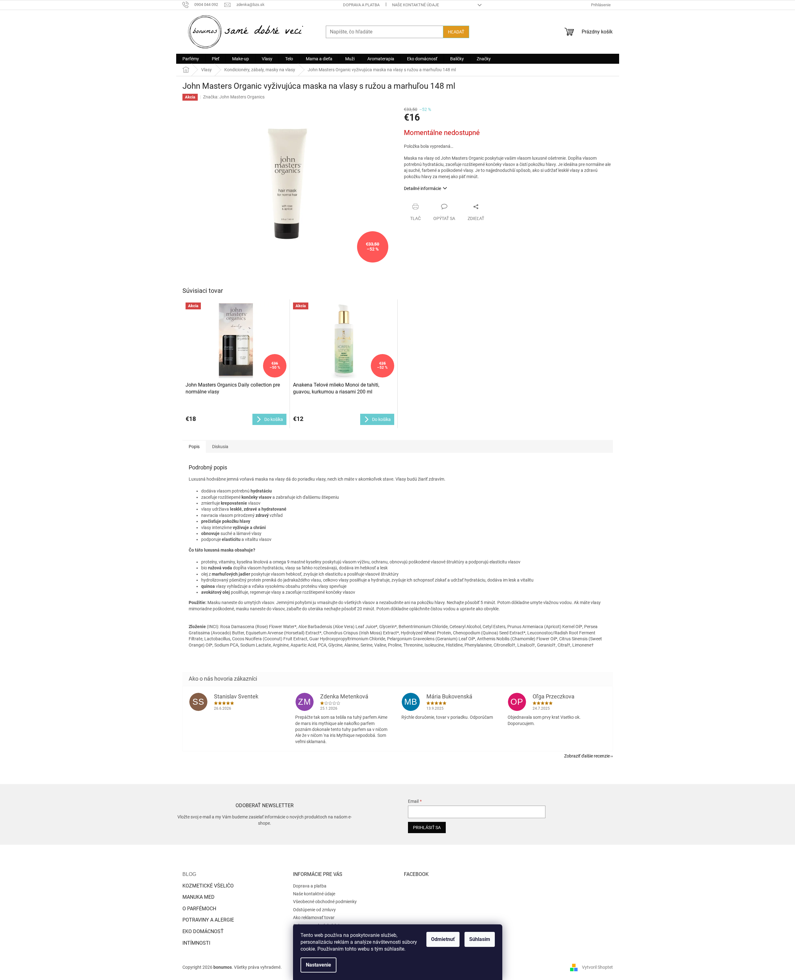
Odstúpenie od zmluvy (314, 909)
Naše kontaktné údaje (415, 4)
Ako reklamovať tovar (314, 917)
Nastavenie (318, 965)
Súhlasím (479, 939)
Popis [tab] (194, 446)
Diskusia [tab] (220, 446)
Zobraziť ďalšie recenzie (587, 755)
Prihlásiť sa (427, 827)
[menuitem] (190, 59)
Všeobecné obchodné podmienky (325, 901)
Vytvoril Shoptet (597, 966)
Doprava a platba (361, 4)
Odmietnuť (443, 939)
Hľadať (456, 31)
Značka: (234, 96)
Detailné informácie (422, 188)
